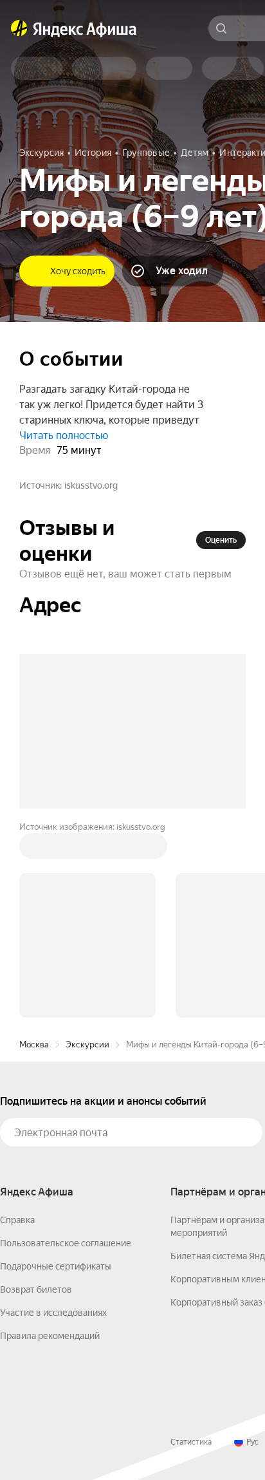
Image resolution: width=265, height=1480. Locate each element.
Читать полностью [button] (63, 435)
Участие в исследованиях (53, 1312)
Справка (17, 1220)
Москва (34, 1044)
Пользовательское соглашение (65, 1243)
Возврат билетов (36, 1289)
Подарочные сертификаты (55, 1266)
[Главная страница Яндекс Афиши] (19, 28)
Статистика (191, 1442)
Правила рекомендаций (50, 1336)
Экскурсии (87, 1044)
